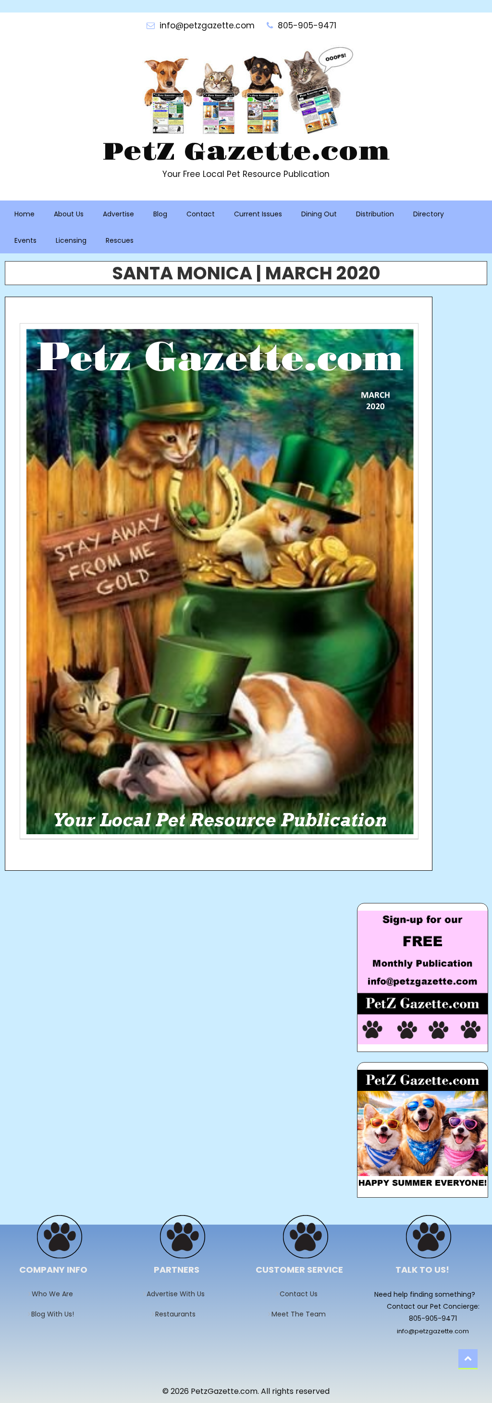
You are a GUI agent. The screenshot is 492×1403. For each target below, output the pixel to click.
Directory (428, 214)
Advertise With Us (179, 1294)
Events (25, 240)
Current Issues (258, 214)
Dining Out (319, 214)
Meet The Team (302, 1314)
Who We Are (55, 1294)
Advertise (118, 214)
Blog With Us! (55, 1314)
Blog (160, 214)
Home (24, 214)
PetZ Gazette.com (246, 152)
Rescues (120, 240)
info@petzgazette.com (433, 1331)
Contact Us (302, 1294)
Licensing (71, 240)
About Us (69, 214)
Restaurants (178, 1314)
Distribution (375, 214)
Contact (200, 214)
